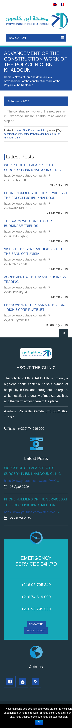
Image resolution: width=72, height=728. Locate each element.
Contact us (36, 624)
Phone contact (36, 630)
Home (8, 77)
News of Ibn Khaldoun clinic (32, 77)
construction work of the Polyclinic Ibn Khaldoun (30, 134)
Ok (39, 722)
